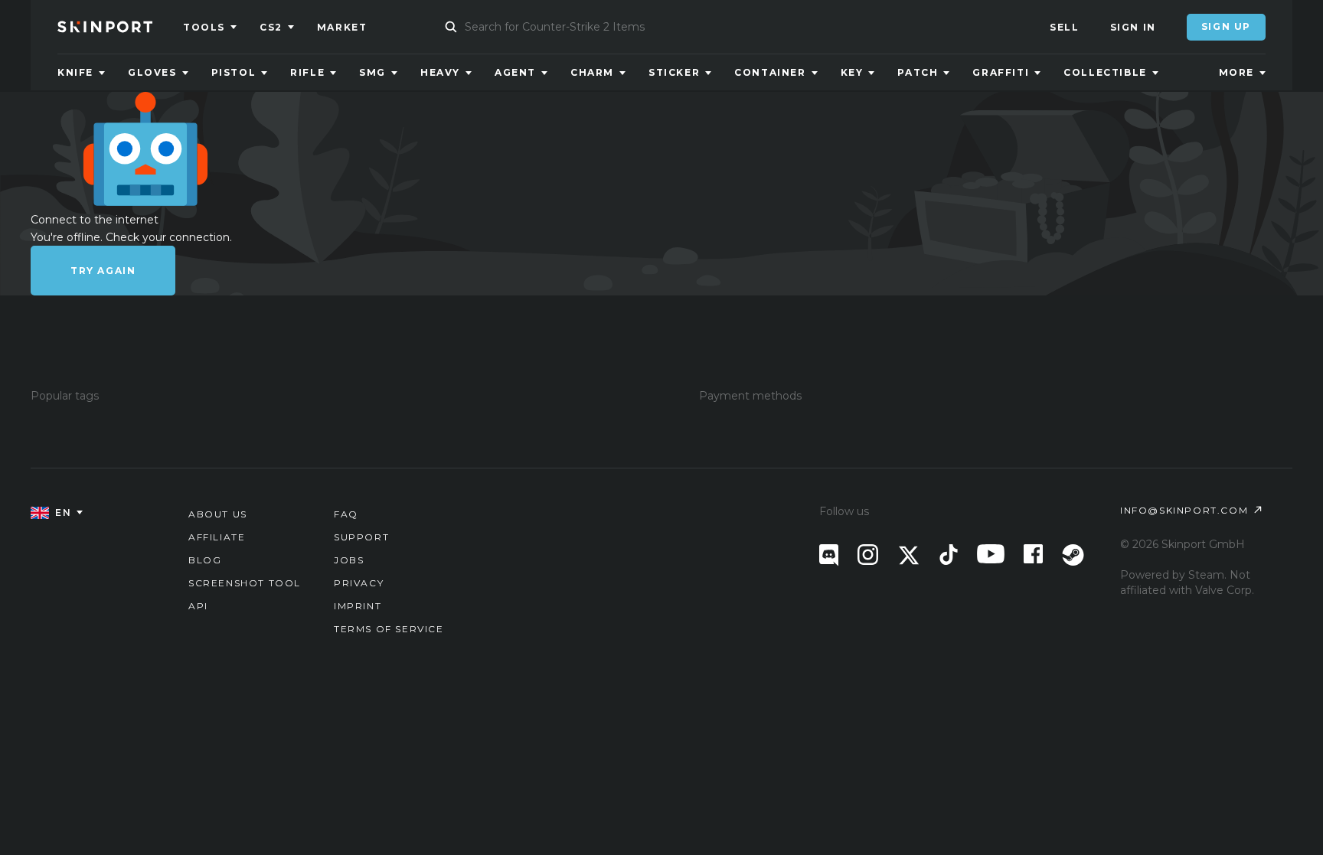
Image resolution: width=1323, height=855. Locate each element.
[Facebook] (1033, 553)
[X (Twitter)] (908, 555)
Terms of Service (389, 629)
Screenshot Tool (244, 583)
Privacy (359, 583)
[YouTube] (990, 553)
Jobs (349, 560)
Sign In (1133, 27)
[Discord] (828, 555)
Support (361, 537)
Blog (204, 560)
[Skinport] (120, 26)
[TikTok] (948, 554)
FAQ (346, 514)
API (198, 606)
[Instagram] (868, 554)
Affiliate (216, 537)
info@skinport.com (1184, 510)
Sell (1064, 27)
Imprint (357, 606)
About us (217, 514)
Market (342, 27)
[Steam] (1073, 555)
